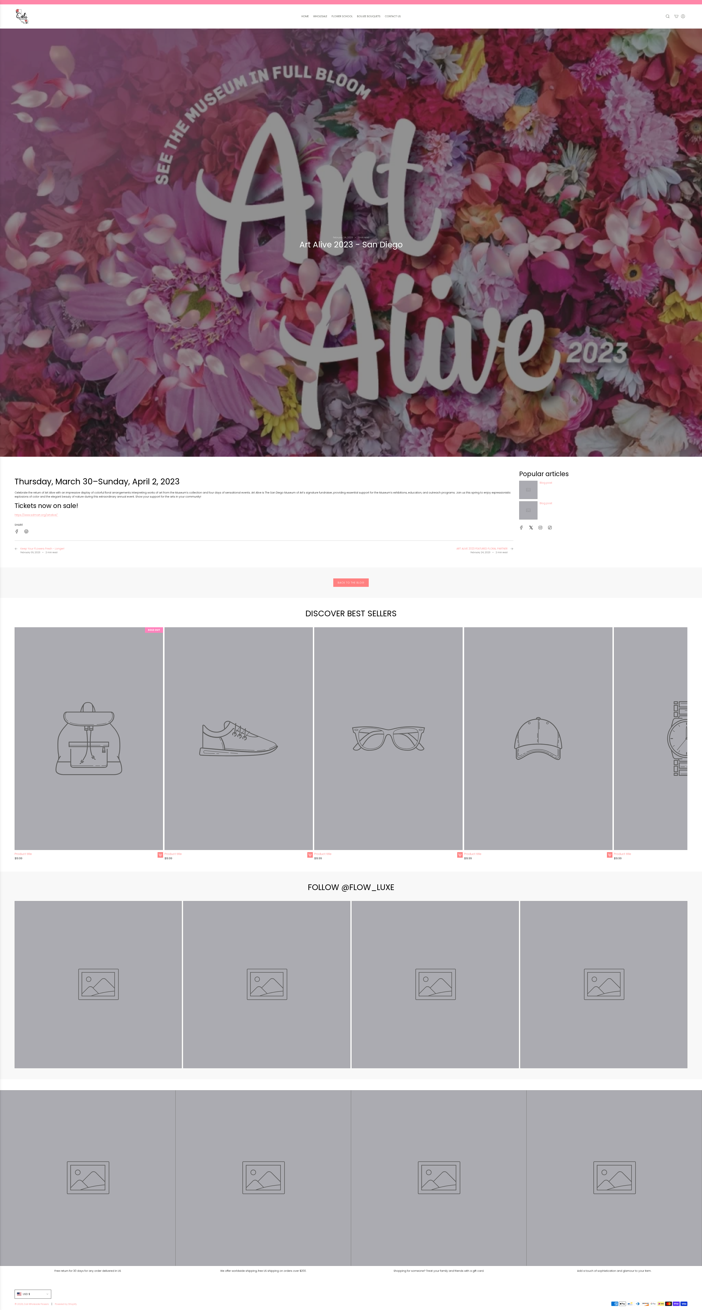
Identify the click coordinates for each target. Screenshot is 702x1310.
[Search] (667, 16)
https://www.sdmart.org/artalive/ (36, 515)
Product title (23, 854)
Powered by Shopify (66, 1304)
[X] (530, 527)
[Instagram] (540, 527)
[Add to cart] (160, 855)
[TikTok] (550, 527)
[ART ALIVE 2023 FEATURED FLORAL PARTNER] (511, 550)
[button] (19, 744)
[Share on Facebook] (16, 532)
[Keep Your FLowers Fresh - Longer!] (16, 550)
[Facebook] (521, 527)
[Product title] (89, 738)
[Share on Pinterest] (26, 532)
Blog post (546, 483)
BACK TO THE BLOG (351, 582)
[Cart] (676, 16)
